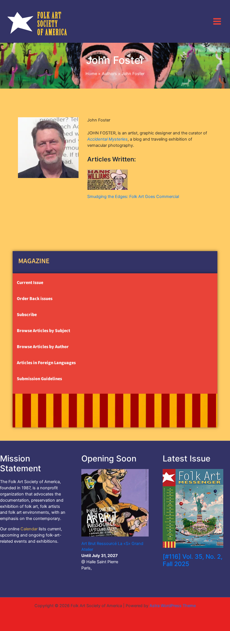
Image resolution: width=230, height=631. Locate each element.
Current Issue (30, 283)
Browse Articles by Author (43, 347)
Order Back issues (34, 299)
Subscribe (27, 315)
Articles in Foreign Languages (46, 363)
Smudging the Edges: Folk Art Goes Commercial (133, 196)
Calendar (29, 528)
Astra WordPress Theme (173, 605)
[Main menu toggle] (217, 21)
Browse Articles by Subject (43, 331)
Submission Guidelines (39, 379)
